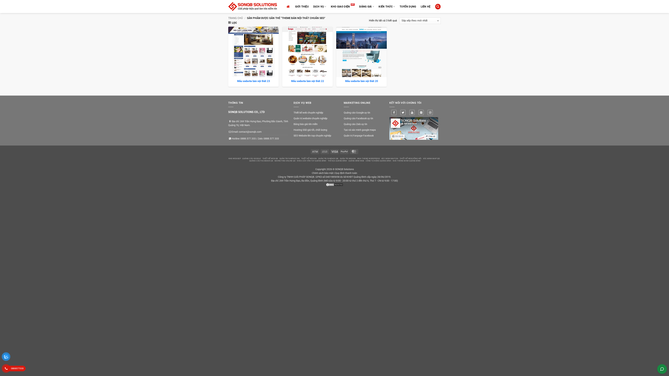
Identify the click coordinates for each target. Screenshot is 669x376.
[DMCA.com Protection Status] (334, 184)
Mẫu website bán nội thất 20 (361, 81)
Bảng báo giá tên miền (306, 124)
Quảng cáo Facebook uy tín (358, 118)
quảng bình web (356, 161)
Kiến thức (386, 6)
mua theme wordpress (368, 158)
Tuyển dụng (408, 6)
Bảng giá (365, 6)
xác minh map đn (389, 158)
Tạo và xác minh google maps (360, 129)
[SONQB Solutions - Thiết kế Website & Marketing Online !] (252, 6)
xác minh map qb (431, 158)
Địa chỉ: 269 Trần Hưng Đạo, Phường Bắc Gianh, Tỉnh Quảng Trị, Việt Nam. (258, 123)
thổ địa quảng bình (337, 161)
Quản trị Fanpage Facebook (359, 135)
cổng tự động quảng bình (378, 161)
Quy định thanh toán (346, 173)
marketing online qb (285, 161)
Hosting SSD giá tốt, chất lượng (310, 129)
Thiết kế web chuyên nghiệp (308, 112)
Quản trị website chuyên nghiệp (310, 118)
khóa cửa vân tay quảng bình (311, 161)
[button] (437, 6)
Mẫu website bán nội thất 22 (307, 81)
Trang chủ (235, 18)
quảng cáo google (251, 158)
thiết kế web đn (309, 158)
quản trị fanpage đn (289, 158)
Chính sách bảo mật (322, 173)
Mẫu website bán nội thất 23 (253, 81)
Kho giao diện (340, 6)
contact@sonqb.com (250, 131)
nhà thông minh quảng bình (407, 161)
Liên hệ (425, 6)
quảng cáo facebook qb (261, 161)
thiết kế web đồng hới (411, 158)
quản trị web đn (348, 158)
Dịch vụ (318, 6)
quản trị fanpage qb (328, 158)
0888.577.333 (248, 138)
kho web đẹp (235, 158)
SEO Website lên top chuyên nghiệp (312, 135)
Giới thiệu (302, 6)
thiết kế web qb (270, 158)
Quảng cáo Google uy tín (357, 112)
